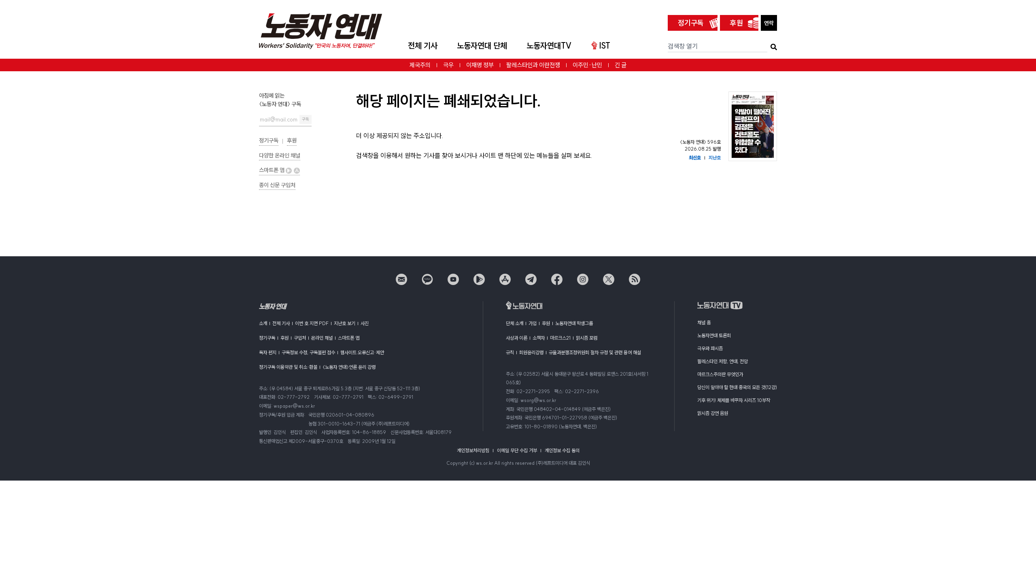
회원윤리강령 (531, 352)
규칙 (510, 352)
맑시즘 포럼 (586, 338)
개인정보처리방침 (473, 450)
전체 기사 (422, 45)
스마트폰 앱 (272, 170)
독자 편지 (267, 352)
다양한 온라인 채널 (279, 155)
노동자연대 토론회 (714, 335)
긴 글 (620, 65)
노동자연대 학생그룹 (574, 323)
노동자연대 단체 (482, 45)
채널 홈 (704, 322)
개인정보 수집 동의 (562, 450)
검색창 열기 (683, 46)
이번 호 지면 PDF (312, 323)
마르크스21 (560, 338)
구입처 (300, 338)
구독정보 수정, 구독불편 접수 (308, 352)
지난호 (715, 158)
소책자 (539, 338)
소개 (263, 323)
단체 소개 (514, 323)
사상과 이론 (516, 338)
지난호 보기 (344, 323)
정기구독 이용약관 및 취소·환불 (288, 367)
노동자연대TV (549, 45)
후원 (736, 23)
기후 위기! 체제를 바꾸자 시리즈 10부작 (733, 400)
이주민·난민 (587, 65)
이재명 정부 (480, 65)
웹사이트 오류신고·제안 (362, 352)
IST (604, 45)
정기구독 (691, 23)
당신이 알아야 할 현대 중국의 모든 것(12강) (737, 387)
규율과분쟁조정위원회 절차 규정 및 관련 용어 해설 (595, 352)
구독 (305, 119)
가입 (533, 323)
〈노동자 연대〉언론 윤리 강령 (349, 367)
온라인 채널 (322, 338)
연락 (769, 23)
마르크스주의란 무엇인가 (720, 374)
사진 (365, 323)
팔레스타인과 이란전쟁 (533, 65)
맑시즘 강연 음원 (712, 413)
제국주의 (420, 65)
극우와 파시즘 (710, 348)
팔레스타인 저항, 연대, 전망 (722, 361)
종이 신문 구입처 (277, 185)
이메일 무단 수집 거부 (517, 450)
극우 (448, 65)
